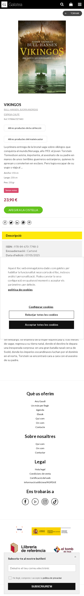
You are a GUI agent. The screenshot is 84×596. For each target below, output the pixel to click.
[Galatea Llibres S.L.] (12, 5)
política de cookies (20, 289)
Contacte (40, 427)
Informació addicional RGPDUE (40, 482)
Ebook (40, 414)
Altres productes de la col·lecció (24, 128)
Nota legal (40, 469)
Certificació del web (40, 477)
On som (40, 422)
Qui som (40, 418)
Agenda (40, 409)
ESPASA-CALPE (12, 114)
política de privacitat (52, 578)
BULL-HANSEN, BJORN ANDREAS (21, 109)
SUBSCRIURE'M (41, 586)
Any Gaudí (40, 401)
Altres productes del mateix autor (25, 139)
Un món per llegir (40, 405)
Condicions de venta (40, 473)
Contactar (40, 452)
